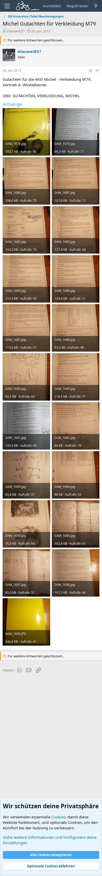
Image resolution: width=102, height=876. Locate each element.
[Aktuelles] (96, 6)
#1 (97, 70)
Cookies (58, 816)
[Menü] (7, 6)
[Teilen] (90, 71)
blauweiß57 (16, 31)
